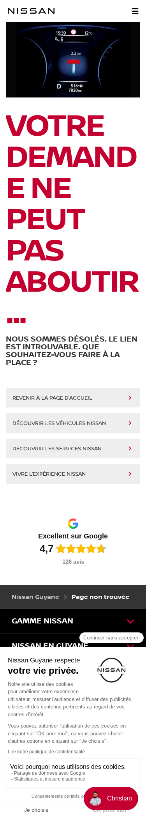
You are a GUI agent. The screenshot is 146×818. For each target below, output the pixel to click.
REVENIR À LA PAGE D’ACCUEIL (52, 398)
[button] (135, 11)
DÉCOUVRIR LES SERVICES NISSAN (57, 449)
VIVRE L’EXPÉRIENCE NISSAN (49, 474)
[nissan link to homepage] (31, 11)
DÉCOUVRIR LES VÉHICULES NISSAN (59, 423)
